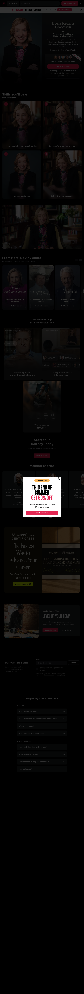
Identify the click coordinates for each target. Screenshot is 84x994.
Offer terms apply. (42, 507)
